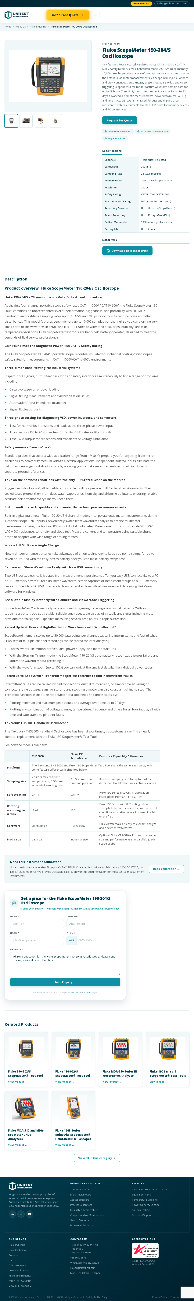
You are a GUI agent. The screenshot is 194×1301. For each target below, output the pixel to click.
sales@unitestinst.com (172, 3)
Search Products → (81, 1220)
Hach (11, 1260)
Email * (14, 933)
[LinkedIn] (12, 1214)
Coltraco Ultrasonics (20, 1270)
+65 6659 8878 (141, 3)
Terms (88, 992)
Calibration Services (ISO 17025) (149, 1189)
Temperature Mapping (144, 1199)
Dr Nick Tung (100, 1297)
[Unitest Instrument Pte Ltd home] (24, 15)
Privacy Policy (74, 992)
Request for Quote (120, 120)
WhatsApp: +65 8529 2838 (84, 1262)
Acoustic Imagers (79, 1199)
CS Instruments (17, 1265)
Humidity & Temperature (84, 1210)
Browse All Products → (83, 1225)
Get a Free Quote (65, 15)
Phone (70, 933)
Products (21, 26)
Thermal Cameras (80, 1189)
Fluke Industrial (38, 26)
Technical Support (142, 1215)
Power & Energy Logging (145, 1204)
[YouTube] (29, 1214)
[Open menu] (95, 15)
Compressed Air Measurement (87, 1215)
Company (72, 916)
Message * (16, 949)
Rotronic (13, 1255)
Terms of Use (178, 1297)
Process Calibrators (81, 1204)
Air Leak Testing (140, 1210)
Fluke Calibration (18, 1250)
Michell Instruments (20, 1275)
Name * (14, 916)
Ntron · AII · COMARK (20, 1280)
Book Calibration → (166, 869)
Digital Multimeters (80, 1194)
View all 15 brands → (20, 1286)
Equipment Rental (142, 1194)
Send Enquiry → (65, 982)
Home (8, 26)
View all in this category (95, 1158)
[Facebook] (21, 1214)
